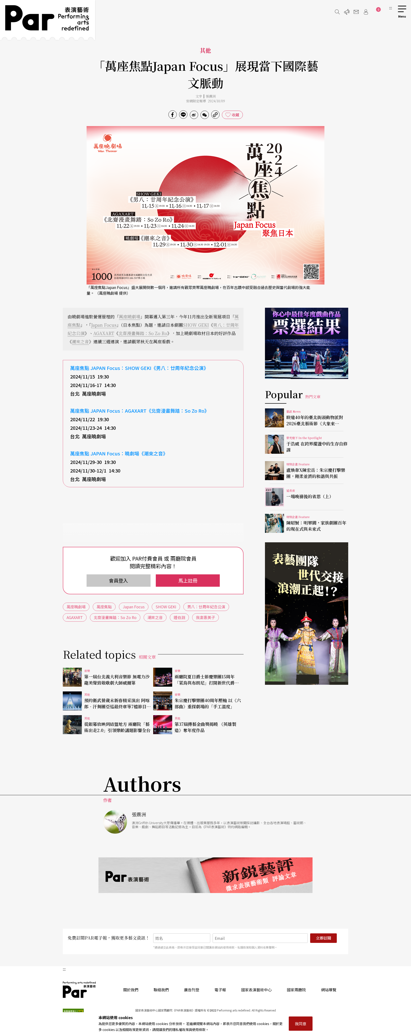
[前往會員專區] (366, 12)
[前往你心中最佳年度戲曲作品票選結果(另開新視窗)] (306, 343)
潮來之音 (80, 341)
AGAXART (103, 333)
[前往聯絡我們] (356, 12)
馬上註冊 (187, 580)
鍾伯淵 (179, 617)
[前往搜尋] (337, 12)
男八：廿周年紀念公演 (206, 607)
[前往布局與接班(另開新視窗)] (306, 613)
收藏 (235, 115)
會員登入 (118, 580)
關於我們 (130, 989)
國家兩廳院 (296, 989)
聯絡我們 (161, 989)
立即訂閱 (323, 938)
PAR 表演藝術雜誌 (79, 989)
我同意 (300, 1023)
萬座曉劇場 (129, 316)
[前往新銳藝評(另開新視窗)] (205, 875)
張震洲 (211, 96)
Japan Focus (104, 325)
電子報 (220, 989)
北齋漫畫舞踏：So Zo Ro (142, 333)
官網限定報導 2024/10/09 (205, 101)
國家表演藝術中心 (256, 989)
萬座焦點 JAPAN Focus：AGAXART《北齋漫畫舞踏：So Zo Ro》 (139, 410)
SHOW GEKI (196, 325)
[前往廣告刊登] (347, 12)
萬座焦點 (104, 607)
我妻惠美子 (205, 617)
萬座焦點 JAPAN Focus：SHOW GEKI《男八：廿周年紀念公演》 (139, 367)
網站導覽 (328, 989)
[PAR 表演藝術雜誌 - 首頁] (47, 20)
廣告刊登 (191, 989)
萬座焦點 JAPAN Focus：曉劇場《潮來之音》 (119, 453)
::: (390, 7)
